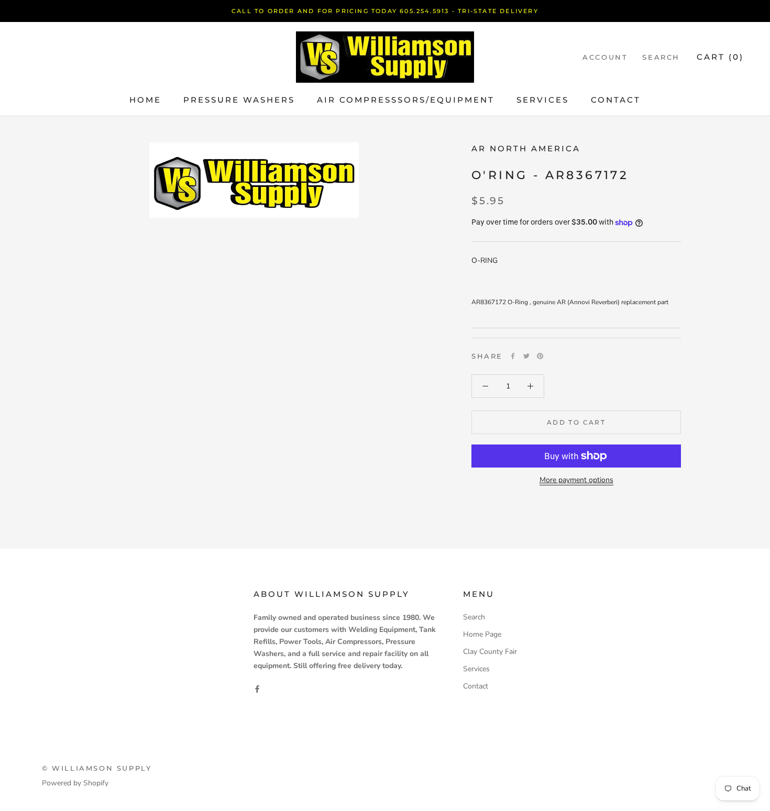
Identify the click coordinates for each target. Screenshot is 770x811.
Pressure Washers (239, 100)
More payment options (576, 480)
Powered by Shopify (75, 783)
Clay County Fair (490, 652)
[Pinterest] (540, 356)
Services (542, 100)
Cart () (720, 57)
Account (605, 57)
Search (661, 57)
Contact (616, 100)
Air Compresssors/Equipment (405, 100)
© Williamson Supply (96, 768)
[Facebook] (513, 356)
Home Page (482, 634)
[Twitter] (526, 356)
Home (145, 100)
